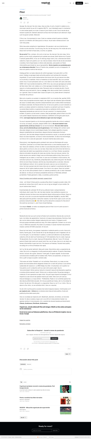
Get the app (51, 437)
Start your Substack (43, 437)
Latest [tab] (25, 382)
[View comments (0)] (24, 22)
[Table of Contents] (2, 219)
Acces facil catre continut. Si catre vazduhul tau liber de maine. (35, 390)
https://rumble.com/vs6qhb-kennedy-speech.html (36, 178)
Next (67, 354)
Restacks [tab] (29, 364)
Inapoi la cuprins (25, 320)
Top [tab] (21, 382)
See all (22, 417)
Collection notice (18, 437)
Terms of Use (52, 341)
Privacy (9, 437)
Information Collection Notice (45, 343)
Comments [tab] (23, 364)
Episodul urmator (25, 324)
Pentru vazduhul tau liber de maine (31, 397)
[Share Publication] (73, 3)
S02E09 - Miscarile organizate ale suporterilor (35, 407)
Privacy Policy (56, 343)
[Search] (70, 3)
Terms (13, 437)
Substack (76, 437)
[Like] (21, 22)
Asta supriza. (23, 409)
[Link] (17, 308)
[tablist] (26, 364)
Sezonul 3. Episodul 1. (25, 399)
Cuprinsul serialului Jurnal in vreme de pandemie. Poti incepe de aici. (37, 387)
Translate (22, 9)
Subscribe (79, 3)
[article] (45, 390)
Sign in (86, 3)
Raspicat (25, 17)
